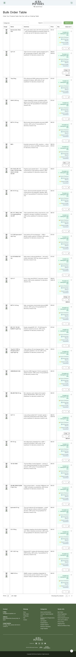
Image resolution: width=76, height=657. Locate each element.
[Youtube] (45, 643)
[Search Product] (34, 6)
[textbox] (7, 23)
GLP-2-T (13, 278)
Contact (25, 619)
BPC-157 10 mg (14, 190)
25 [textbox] (8, 596)
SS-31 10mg (13, 529)
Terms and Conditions (63, 619)
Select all (67, 26)
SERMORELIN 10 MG (15, 371)
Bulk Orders (26, 614)
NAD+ (12, 144)
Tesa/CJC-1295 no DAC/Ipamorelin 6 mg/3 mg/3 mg (15, 351)
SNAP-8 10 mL (14, 573)
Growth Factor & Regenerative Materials (47, 618)
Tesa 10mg (13, 78)
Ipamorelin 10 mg (15, 507)
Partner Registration (62, 614)
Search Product (38, 6)
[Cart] (71, 2)
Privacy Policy (61, 621)
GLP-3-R (13, 51)
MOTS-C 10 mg (14, 122)
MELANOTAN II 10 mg (16, 393)
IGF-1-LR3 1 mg (14, 551)
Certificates (26, 616)
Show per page (10, 596)
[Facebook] (36, 643)
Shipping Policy (61, 623)
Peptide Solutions (44, 624)
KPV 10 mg (13, 441)
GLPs (41, 616)
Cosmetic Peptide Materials (46, 614)
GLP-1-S (13, 415)
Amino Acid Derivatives (45, 612)
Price (52, 26)
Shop (24, 612)
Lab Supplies (43, 620)
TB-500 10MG (14, 463)
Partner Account (61, 616)
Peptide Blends (44, 622)
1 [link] (66, 596)
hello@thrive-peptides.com (9, 613)
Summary (26, 26)
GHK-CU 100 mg (15, 100)
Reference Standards (45, 626)
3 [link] (71, 596)
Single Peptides (44, 628)
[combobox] (16, 23)
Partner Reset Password (63, 617)
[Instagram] (42, 643)
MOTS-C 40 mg (15, 305)
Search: (40, 23)
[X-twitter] (39, 643)
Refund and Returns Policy (64, 625)
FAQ (24, 617)
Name (12, 26)
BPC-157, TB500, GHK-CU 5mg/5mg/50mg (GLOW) (16, 214)
